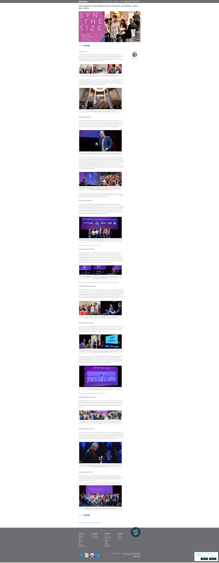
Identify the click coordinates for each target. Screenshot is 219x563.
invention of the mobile (105, 126)
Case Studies (94, 535)
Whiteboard (81, 535)
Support (106, 543)
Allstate (102, 211)
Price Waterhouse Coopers (88, 165)
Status (126, 553)
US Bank (106, 211)
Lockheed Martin (117, 252)
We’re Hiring (120, 537)
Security (106, 541)
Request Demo (107, 546)
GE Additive (110, 211)
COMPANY (120, 533)
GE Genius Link (117, 211)
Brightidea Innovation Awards (99, 205)
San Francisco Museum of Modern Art (96, 79)
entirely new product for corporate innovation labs (97, 359)
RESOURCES (107, 533)
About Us (119, 535)
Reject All (204, 558)
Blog (106, 535)
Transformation (82, 546)
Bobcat (93, 211)
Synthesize (81, 56)
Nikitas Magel (135, 58)
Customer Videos (95, 537)
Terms (129, 553)
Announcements (81, 522)
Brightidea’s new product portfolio (103, 167)
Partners (119, 538)
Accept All (213, 558)
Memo (80, 538)
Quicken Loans (98, 211)
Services (119, 553)
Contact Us (107, 544)
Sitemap (122, 553)
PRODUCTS (81, 533)
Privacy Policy (114, 553)
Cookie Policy (201, 555)
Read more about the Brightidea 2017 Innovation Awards (90, 245)
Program (80, 540)
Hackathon (81, 541)
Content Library (108, 537)
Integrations (107, 540)
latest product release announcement (86, 81)
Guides (106, 538)
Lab (79, 543)
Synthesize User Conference (90, 522)
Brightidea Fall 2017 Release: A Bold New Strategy (101, 362)
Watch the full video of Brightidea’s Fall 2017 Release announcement (92, 393)
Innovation (97, 522)
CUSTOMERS (94, 533)
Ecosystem (81, 544)
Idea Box (80, 537)
